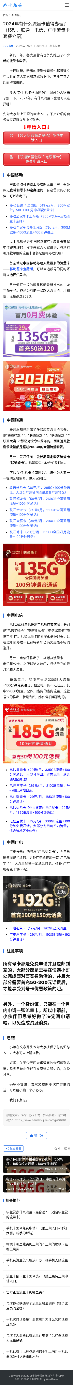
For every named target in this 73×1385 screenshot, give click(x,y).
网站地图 (37, 1379)
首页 (5, 15)
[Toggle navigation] (66, 5)
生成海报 (15, 1148)
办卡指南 (8, 45)
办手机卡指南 (37, 1375)
